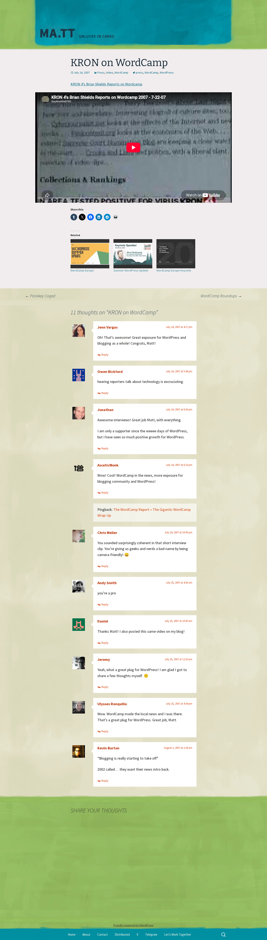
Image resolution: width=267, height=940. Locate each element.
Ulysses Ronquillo (112, 703)
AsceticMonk (107, 465)
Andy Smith (107, 582)
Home (72, 934)
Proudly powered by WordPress (133, 925)
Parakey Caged (40, 295)
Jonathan (105, 409)
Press (101, 72)
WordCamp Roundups (221, 295)
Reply (104, 354)
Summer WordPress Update (130, 270)
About (86, 934)
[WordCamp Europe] (90, 253)
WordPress (167, 72)
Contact (102, 934)
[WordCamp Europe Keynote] (175, 253)
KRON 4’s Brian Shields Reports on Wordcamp (106, 84)
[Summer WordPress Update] (132, 253)
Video (109, 72)
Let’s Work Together (177, 934)
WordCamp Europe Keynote (173, 270)
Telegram (151, 934)
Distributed (122, 934)
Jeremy (103, 659)
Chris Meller (107, 532)
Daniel (102, 621)
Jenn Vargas (107, 327)
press (139, 72)
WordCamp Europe (82, 270)
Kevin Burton (108, 748)
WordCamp (121, 72)
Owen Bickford (110, 371)
